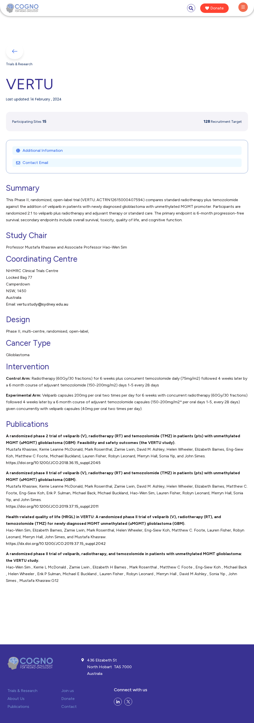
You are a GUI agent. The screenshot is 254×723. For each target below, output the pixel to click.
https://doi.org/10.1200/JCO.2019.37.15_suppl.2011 (52, 506)
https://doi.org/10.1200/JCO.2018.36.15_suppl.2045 (53, 462)
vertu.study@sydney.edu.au (42, 304)
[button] (191, 8)
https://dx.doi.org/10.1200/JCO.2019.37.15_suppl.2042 (56, 543)
